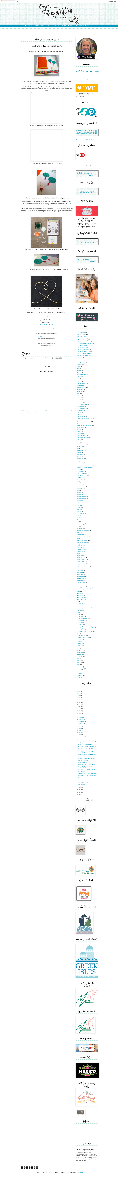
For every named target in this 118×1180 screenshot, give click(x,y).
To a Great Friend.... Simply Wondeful (85, 751)
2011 (78, 794)
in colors (79, 511)
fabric (78, 443)
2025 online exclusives (83, 349)
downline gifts (81, 427)
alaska (78, 359)
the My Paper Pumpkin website (44, 336)
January (81, 739)
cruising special (81, 416)
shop (47, 28)
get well (79, 469)
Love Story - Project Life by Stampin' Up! (87, 741)
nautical (79, 538)
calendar (79, 395)
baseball (79, 372)
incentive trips (81, 513)
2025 (78, 691)
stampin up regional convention (85, 628)
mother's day (80, 534)
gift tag (79, 477)
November (82, 717)
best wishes (80, 376)
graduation (80, 485)
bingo (78, 378)
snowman (79, 610)
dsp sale (79, 429)
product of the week (82, 584)
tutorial (79, 666)
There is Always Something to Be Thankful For (87, 755)
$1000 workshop (81, 332)
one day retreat (81, 551)
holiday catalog (81, 496)
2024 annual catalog (82, 340)
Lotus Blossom (82, 778)
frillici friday (80, 458)
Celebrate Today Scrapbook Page (87, 746)
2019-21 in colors (81, 334)
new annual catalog (82, 540)
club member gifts (82, 404)
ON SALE (47, 25)
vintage (79, 672)
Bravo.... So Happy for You (85, 744)
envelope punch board (83, 437)
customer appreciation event (84, 418)
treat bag (79, 660)
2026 (78, 689)
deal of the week (81, 420)
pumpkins (79, 590)
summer (79, 639)
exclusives (79, 441)
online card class (81, 559)
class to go (80, 403)
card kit (79, 397)
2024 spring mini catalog (83, 345)
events (78, 439)
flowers (79, 452)
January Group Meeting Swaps (86, 758)
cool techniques (81, 410)
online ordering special (83, 567)
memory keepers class (83, 530)
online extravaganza (82, 565)
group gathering (81, 487)
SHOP (42, 25)
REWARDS (63, 25)
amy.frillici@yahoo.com (46, 324)
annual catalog (81, 363)
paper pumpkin (81, 569)
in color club (80, 509)
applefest (79, 364)
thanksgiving (80, 652)
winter (78, 677)
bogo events (80, 389)
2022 (78, 697)
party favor (80, 574)
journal (79, 515)
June (80, 728)
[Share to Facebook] (60, 358)
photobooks (80, 580)
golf (78, 481)
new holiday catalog (82, 542)
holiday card (80, 494)
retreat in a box (81, 597)
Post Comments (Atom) (34, 413)
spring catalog (81, 616)
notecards (79, 548)
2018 (78, 706)
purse (78, 591)
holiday (79, 492)
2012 (78, 792)
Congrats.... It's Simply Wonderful (87, 764)
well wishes (80, 675)
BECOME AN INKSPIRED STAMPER (78, 25)
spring (78, 614)
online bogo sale (81, 557)
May (80, 730)
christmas (79, 401)
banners (79, 370)
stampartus (80, 624)
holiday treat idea (81, 498)
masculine (79, 528)
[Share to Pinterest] (61, 358)
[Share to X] (58, 358)
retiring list (80, 595)
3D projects (80, 357)
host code (79, 504)
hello (78, 490)
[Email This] (55, 358)
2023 (78, 695)
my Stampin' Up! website (46, 329)
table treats (80, 647)
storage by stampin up (83, 637)
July (80, 726)
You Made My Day (83, 760)
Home (46, 410)
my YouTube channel (82, 536)
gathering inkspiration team (84, 467)
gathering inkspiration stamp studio (29, 28)
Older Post (69, 410)
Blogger (82, 1172)
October (81, 719)
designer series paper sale (84, 424)
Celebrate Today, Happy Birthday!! (87, 773)
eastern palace (81, 433)
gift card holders (81, 473)
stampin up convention (83, 626)
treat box (79, 662)
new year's (80, 544)
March (80, 734)
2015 (78, 713)
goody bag (79, 483)
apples (79, 366)
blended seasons (81, 387)
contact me (42, 28)
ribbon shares (80, 599)
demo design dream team (84, 422)
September (82, 721)
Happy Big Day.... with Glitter (86, 767)
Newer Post (24, 410)
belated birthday (81, 374)
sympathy (79, 645)
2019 (78, 704)
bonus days (80, 391)
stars (78, 633)
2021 (78, 700)
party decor (80, 572)
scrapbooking (46, 358)
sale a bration (80, 603)
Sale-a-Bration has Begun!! (85, 782)
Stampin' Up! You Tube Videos (85, 631)
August (81, 723)
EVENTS (36, 25)
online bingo (80, 555)
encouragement (81, 435)
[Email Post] (53, 358)
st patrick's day (81, 620)
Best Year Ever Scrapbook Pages (86, 749)
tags (78, 649)
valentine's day (81, 668)
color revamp (80, 406)
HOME (22, 25)
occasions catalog (81, 549)
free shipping (80, 454)
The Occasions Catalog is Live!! (86, 780)
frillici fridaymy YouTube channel (86, 460)
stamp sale (80, 622)
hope (78, 502)
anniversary (80, 361)
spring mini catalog (82, 618)
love (78, 527)
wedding (79, 673)
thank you (79, 651)
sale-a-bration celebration (84, 607)
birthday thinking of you (83, 383)
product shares (81, 586)
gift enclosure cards (82, 475)
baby (78, 368)
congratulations (81, 408)
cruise (78, 414)
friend (78, 456)
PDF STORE (28, 25)
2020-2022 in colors (82, 336)
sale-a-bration (80, 605)
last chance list (81, 523)
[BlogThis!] (57, 358)
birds (78, 380)
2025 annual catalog (82, 347)
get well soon (80, 471)
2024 (78, 693)
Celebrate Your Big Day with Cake (87, 775)
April (80, 732)
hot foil (79, 506)
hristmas (79, 507)
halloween (79, 488)
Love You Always (82, 762)
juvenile (79, 519)
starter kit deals (81, 635)
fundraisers (80, 464)
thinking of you (81, 654)
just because (80, 517)
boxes (78, 393)
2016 (78, 711)
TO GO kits (80, 656)
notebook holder (81, 546)
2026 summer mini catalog (84, 355)
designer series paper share (84, 425)
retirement (80, 593)
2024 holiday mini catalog (84, 342)
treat (78, 658)
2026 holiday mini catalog (84, 353)
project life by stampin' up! (84, 588)
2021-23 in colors (81, 338)
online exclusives (81, 563)
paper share (80, 570)
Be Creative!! (81, 784)
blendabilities (80, 385)
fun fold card (80, 462)
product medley (81, 582)
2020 (78, 702)
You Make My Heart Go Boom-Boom (87, 769)
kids (78, 521)
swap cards (80, 643)
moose (78, 532)
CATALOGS (55, 25)
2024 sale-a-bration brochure (85, 343)
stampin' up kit (81, 630)
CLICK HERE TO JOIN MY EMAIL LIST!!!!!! (86, 139)
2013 (78, 790)
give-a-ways (80, 479)
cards (78, 399)
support (79, 641)
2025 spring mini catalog (83, 351)
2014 (78, 787)
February (81, 737)
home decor (80, 500)
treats (78, 664)
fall (78, 448)
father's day (80, 450)
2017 (78, 708)
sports (78, 612)
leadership (80, 525)
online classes (80, 561)
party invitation (81, 576)
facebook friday (81, 445)
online (78, 553)
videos (78, 670)
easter (78, 431)
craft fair (79, 412)
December (81, 715)
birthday (40, 358)
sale (78, 601)
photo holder (80, 578)
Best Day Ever (82, 771)
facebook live (80, 446)
